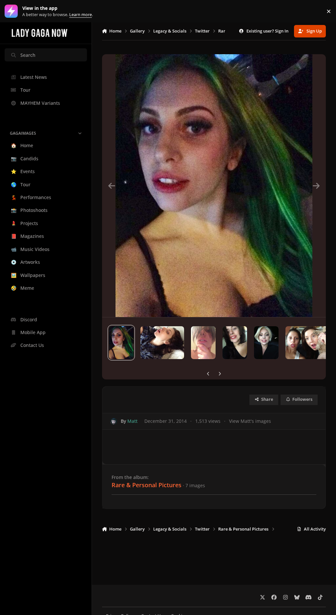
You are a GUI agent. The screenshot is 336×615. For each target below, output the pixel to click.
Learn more (12, 11)
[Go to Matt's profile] (113, 421)
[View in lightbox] (214, 185)
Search (27, 55)
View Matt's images (250, 421)
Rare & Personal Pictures (146, 485)
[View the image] (121, 342)
